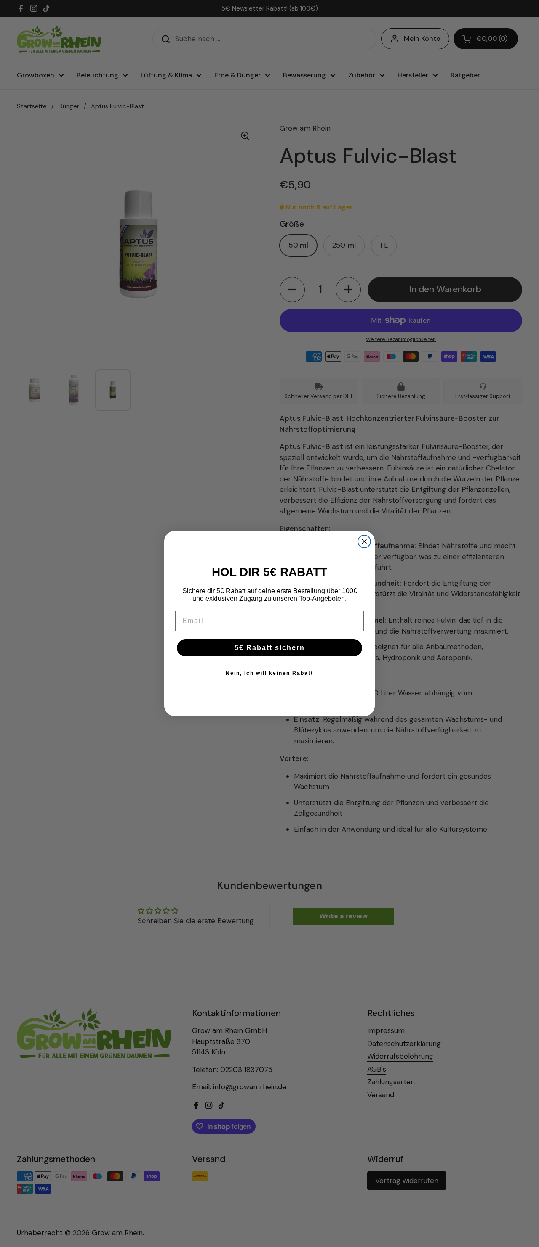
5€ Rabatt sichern (270, 647)
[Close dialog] (364, 541)
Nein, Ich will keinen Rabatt (269, 673)
